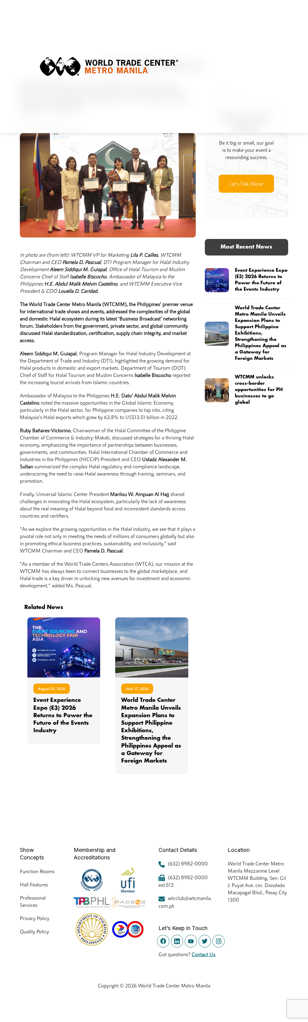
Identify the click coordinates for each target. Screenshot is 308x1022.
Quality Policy (34, 931)
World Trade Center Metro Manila (174, 985)
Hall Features (34, 884)
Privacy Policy (34, 918)
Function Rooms (37, 871)
